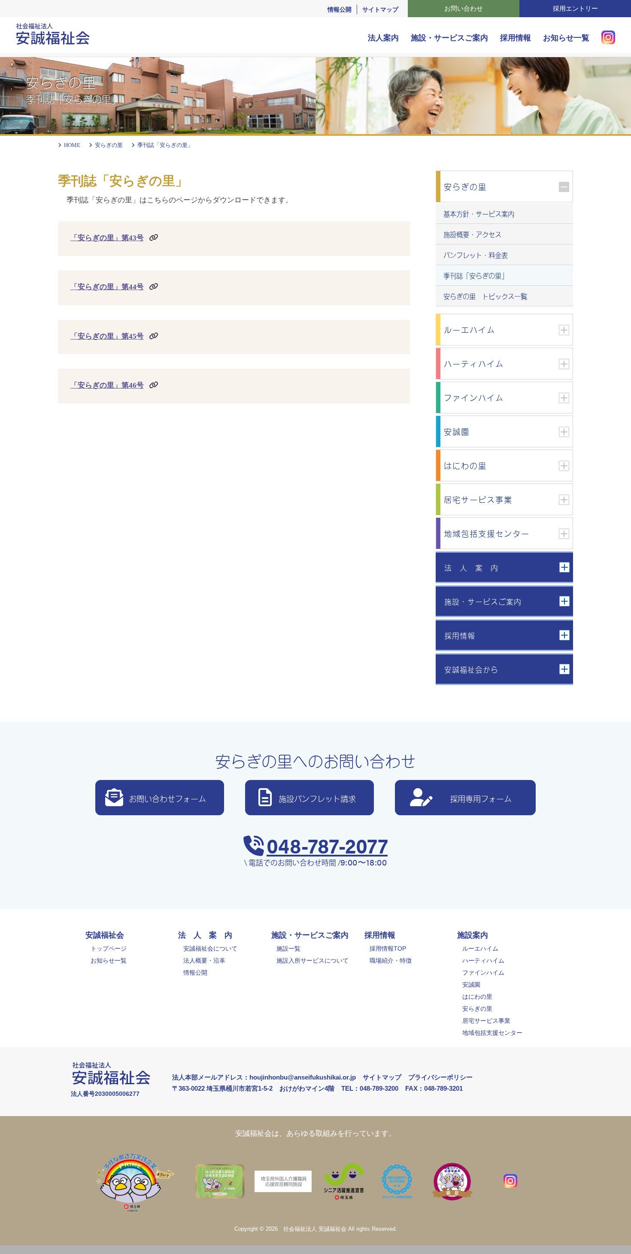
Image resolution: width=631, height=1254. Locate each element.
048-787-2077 (327, 844)
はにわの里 (477, 996)
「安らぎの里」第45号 (107, 336)
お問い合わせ (463, 8)
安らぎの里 (477, 1008)
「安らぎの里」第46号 (107, 385)
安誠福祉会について (210, 948)
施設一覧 (288, 948)
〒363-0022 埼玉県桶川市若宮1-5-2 (222, 1088)
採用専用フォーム (481, 798)
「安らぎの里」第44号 (107, 287)
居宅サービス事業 (486, 1020)
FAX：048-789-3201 (434, 1088)
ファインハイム (483, 972)
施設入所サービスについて (312, 960)
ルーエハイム (480, 948)
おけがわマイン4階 (306, 1088)
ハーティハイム (483, 960)
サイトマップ (380, 9)
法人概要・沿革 (204, 960)
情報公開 (340, 9)
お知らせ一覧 (566, 38)
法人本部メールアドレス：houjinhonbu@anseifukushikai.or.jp (264, 1077)
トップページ (109, 948)
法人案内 (383, 38)
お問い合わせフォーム (167, 798)
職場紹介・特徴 (391, 960)
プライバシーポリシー (440, 1077)
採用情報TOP (388, 948)
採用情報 (515, 38)
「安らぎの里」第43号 (107, 238)
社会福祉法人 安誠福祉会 (314, 1229)
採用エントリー (575, 8)
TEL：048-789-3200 (369, 1088)
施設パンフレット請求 (317, 798)
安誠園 (471, 984)
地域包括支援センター (492, 1032)
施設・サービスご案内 (449, 38)
